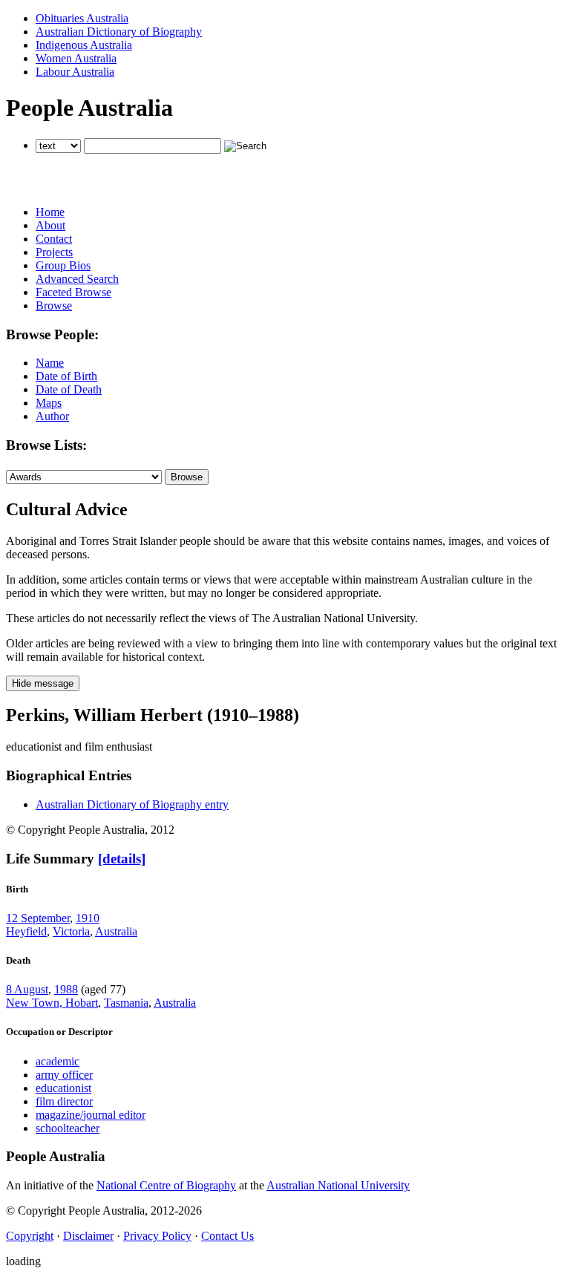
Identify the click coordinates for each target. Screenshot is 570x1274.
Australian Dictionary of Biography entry (132, 804)
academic (57, 1061)
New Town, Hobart (52, 1002)
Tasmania (126, 1002)
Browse (54, 305)
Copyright (29, 1235)
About (50, 225)
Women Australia (76, 58)
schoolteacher (67, 1128)
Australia (116, 931)
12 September (38, 918)
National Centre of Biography (166, 1185)
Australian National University (338, 1185)
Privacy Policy (157, 1235)
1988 (66, 989)
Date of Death (69, 389)
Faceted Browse (73, 292)
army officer (64, 1074)
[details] (121, 858)
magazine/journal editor (90, 1114)
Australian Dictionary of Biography (119, 31)
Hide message (42, 683)
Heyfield (26, 931)
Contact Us (227, 1235)
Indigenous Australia (84, 45)
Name (50, 362)
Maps (49, 402)
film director (64, 1101)
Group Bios (63, 265)
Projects (54, 252)
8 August (27, 989)
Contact (54, 238)
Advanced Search (77, 278)
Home (50, 212)
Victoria (71, 931)
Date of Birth (66, 376)
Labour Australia (75, 71)
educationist (63, 1088)
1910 (87, 918)
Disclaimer (88, 1235)
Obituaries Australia (82, 18)
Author (52, 416)
